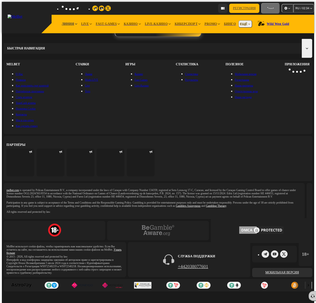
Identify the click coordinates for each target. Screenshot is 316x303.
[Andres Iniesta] (80, 162)
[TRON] (264, 285)
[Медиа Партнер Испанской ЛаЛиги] (20, 162)
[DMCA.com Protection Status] (261, 230)
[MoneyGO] (82, 285)
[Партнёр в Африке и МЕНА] (50, 162)
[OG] (140, 162)
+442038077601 (193, 266)
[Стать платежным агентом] (222, 8)
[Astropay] (21, 285)
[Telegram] (265, 254)
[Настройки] (287, 8)
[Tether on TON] (51, 285)
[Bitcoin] (295, 285)
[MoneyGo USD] (112, 285)
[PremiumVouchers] (143, 285)
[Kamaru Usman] (110, 162)
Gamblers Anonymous (188, 205)
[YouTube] (274, 254)
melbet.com (12, 190)
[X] (284, 254)
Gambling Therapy (216, 205)
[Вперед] (308, 285)
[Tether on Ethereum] (234, 285)
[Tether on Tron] (173, 285)
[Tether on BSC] (203, 285)
